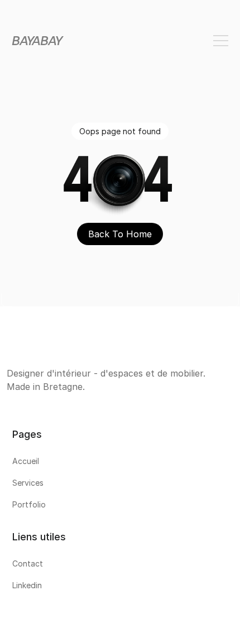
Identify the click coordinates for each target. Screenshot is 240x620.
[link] (120, 463)
